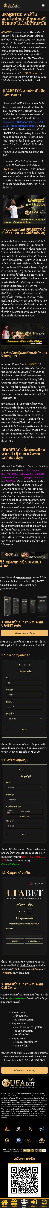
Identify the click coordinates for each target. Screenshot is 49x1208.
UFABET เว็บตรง (31, 73)
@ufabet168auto (18, 998)
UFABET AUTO (10, 169)
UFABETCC (6, 32)
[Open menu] (43, 5)
